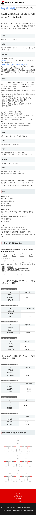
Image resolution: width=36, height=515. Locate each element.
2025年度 (12, 8)
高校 (7, 8)
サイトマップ (18, 501)
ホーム (3, 8)
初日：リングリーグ (8, 60)
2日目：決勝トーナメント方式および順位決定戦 (16, 64)
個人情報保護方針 (18, 496)
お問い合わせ (18, 498)
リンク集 (18, 493)
